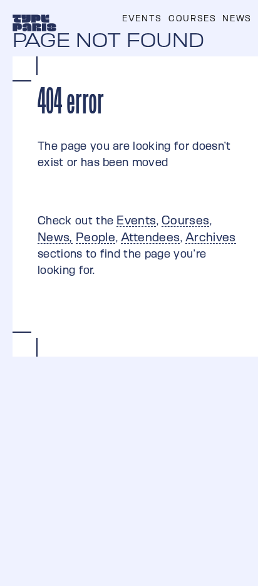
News (237, 18)
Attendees (150, 237)
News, (55, 237)
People (95, 237)
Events (142, 18)
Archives (210, 237)
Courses (192, 18)
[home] (34, 22)
